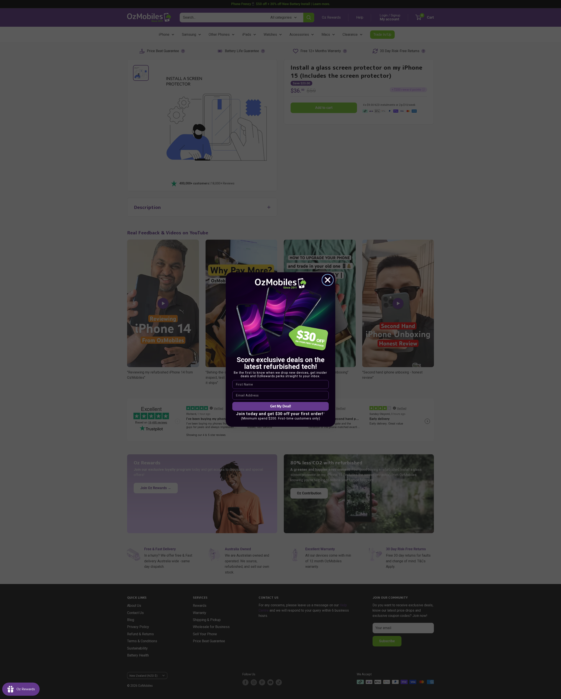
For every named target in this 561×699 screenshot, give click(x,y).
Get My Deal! (280, 406)
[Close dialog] (327, 279)
